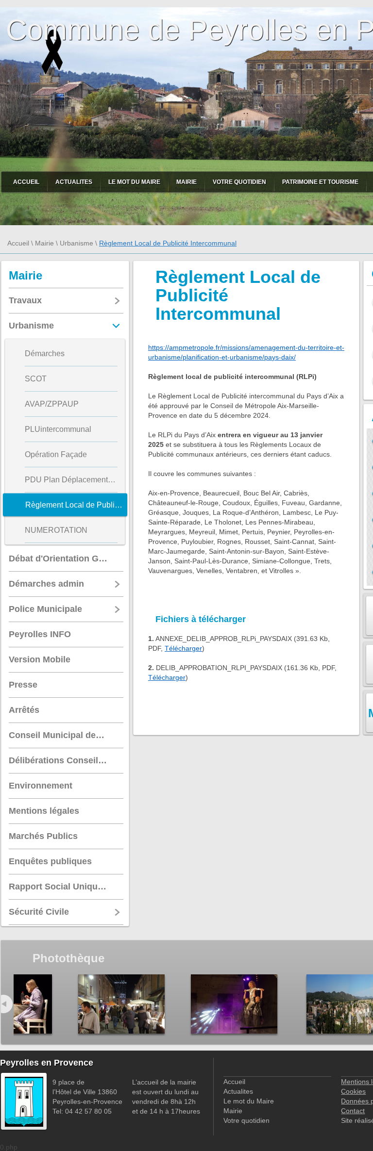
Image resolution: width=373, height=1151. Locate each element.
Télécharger (183, 648)
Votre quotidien (239, 182)
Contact (353, 1111)
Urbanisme (76, 243)
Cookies (353, 1091)
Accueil (26, 182)
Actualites (73, 182)
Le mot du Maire (134, 182)
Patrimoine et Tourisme (320, 182)
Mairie (186, 182)
